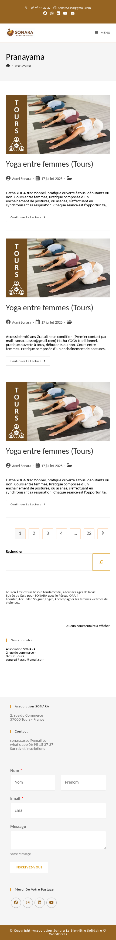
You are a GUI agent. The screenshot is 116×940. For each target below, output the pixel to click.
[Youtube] (51, 903)
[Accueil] (8, 66)
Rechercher (14, 551)
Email (16, 799)
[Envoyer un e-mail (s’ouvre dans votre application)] (71, 13)
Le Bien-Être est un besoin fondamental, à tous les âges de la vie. (51, 592)
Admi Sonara (21, 179)
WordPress (58, 934)
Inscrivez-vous (29, 867)
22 (89, 533)
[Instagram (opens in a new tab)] (52, 13)
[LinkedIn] (40, 903)
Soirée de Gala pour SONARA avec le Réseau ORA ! (42, 595)
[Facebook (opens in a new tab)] (45, 13)
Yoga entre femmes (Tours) (49, 164)
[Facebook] (16, 903)
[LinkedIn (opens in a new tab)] (58, 13)
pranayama (23, 66)
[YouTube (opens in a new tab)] (65, 13)
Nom (16, 771)
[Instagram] (28, 903)
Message (18, 827)
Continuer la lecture (30, 218)
